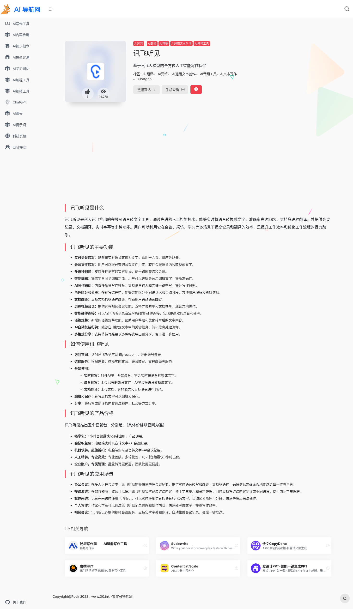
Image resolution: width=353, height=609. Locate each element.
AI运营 (138, 43)
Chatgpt (144, 79)
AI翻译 (152, 43)
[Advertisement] (289, 74)
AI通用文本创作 (181, 43)
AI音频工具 (202, 43)
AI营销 (164, 43)
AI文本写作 (228, 74)
